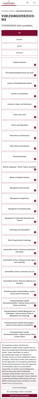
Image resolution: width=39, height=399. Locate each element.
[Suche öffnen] (27, 2)
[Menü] (34, 3)
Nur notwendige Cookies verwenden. (19, 392)
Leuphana (4, 11)
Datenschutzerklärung (15, 383)
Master (19, 46)
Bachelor (19, 40)
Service (12, 11)
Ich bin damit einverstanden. (19, 396)
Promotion (19, 53)
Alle (19, 33)
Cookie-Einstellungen (19, 388)
